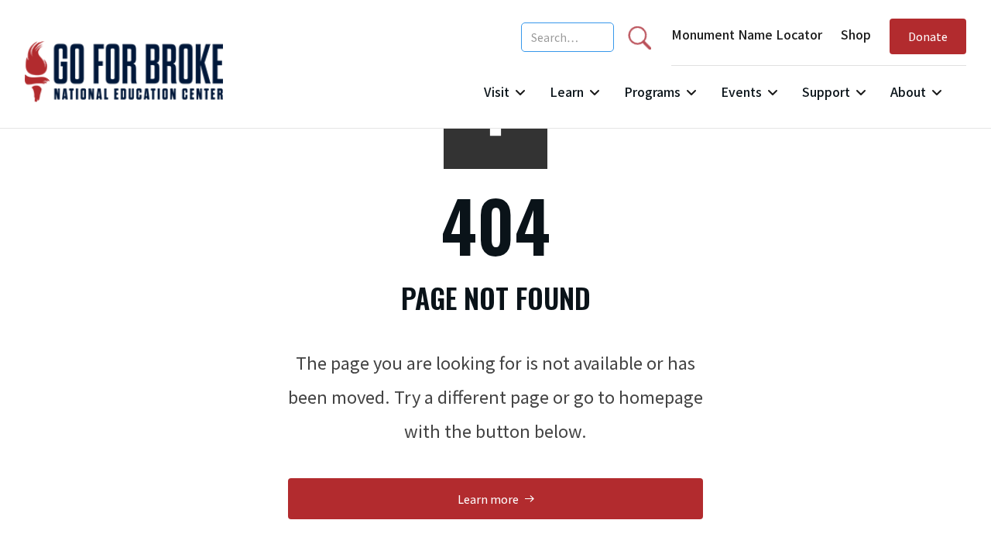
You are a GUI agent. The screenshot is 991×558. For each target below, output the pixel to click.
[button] (504, 98)
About (908, 91)
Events (741, 91)
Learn (567, 91)
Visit (496, 91)
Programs (652, 91)
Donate (928, 36)
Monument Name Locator (746, 34)
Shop (856, 34)
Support (826, 91)
